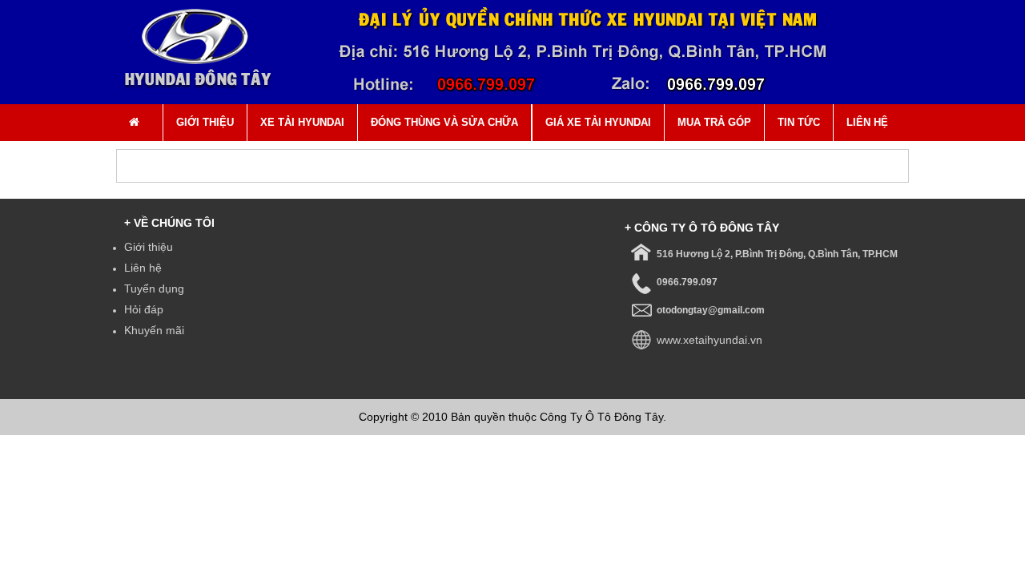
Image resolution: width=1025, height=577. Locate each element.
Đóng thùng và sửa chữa (444, 122)
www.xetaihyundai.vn (709, 339)
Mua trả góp (714, 122)
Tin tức (799, 122)
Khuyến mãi (154, 330)
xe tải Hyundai (302, 122)
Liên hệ (867, 122)
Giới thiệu (205, 122)
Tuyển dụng (154, 288)
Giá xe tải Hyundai (598, 122)
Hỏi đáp (143, 309)
